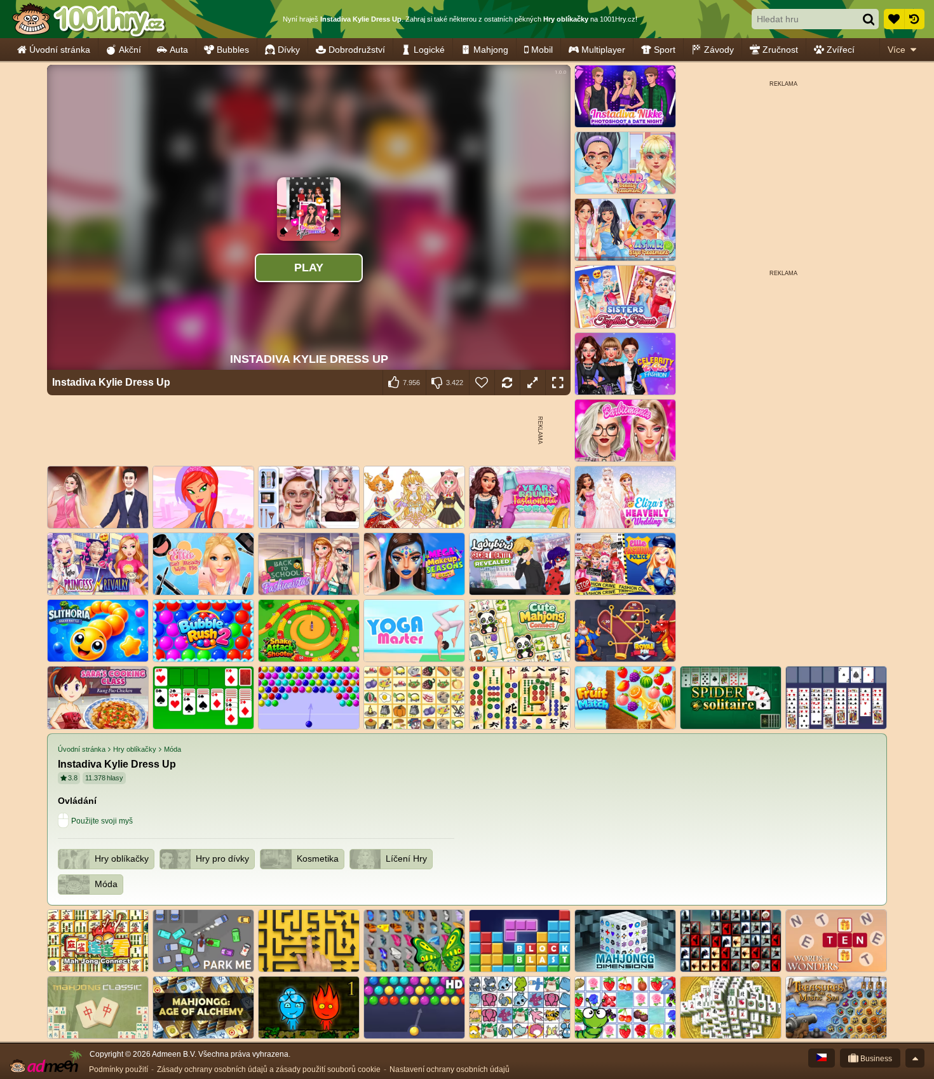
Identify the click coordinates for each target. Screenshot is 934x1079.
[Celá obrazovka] (558, 382)
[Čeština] (821, 1058)
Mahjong (490, 49)
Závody (719, 49)
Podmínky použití (118, 1069)
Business (875, 1058)
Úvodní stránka (59, 49)
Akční (130, 49)
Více (896, 49)
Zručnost (780, 49)
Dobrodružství (356, 49)
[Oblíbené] (894, 19)
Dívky (289, 49)
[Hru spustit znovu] (507, 382)
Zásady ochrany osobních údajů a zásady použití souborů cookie (269, 1069)
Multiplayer (603, 49)
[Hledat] (868, 19)
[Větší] (532, 382)
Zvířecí (841, 49)
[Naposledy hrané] (914, 19)
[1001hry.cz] (89, 19)
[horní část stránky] (914, 1058)
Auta (179, 49)
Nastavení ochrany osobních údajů (449, 1069)
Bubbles (233, 49)
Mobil (542, 49)
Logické (429, 49)
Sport (664, 49)
